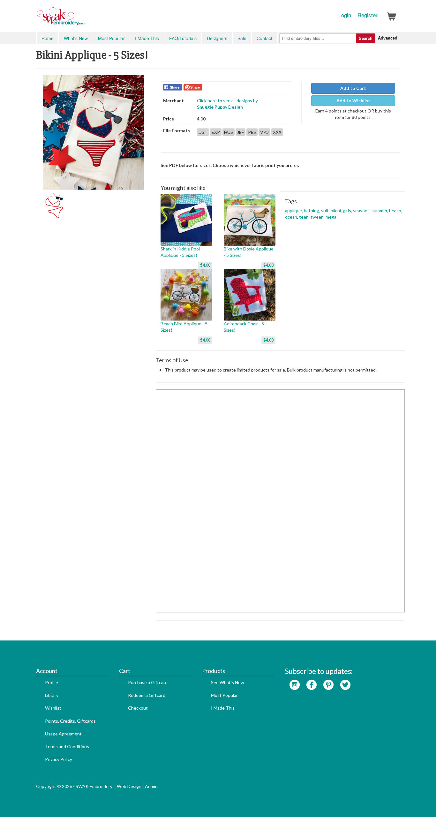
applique (293, 210)
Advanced (387, 38)
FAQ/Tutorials (183, 38)
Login (344, 15)
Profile (51, 682)
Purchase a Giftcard (148, 682)
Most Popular (111, 38)
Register (367, 15)
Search (365, 38)
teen (304, 217)
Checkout (138, 708)
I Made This (147, 38)
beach (395, 210)
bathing (311, 210)
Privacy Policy (58, 759)
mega (331, 217)
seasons (361, 210)
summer (379, 210)
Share (174, 87)
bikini (336, 210)
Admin (151, 786)
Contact (264, 38)
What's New (76, 38)
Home (47, 38)
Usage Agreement (63, 733)
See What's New (227, 682)
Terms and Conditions (67, 746)
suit (325, 210)
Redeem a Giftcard (146, 695)
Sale (241, 38)
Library (51, 695)
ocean (291, 217)
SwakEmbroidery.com (84, 19)
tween (317, 217)
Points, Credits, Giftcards (70, 721)
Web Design (129, 786)
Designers (217, 38)
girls (347, 210)
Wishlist (53, 708)
